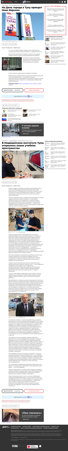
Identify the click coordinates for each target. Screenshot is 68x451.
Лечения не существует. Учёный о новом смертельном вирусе (57, 39)
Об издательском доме (16, 426)
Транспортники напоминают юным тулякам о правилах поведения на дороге (55, 10)
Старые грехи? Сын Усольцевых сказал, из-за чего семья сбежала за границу (58, 148)
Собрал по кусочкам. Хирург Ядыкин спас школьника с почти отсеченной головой (58, 157)
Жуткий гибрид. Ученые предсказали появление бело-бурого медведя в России (58, 166)
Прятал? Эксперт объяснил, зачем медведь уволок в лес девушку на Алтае (58, 152)
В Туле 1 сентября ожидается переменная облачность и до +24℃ (55, 26)
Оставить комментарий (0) (34, 90)
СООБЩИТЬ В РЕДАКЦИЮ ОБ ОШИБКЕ (50, 428)
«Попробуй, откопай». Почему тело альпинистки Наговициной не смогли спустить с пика (58, 48)
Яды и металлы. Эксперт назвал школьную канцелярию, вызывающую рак (57, 56)
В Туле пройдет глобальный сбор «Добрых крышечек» (15, 110)
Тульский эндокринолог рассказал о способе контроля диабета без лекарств (55, 20)
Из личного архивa (12, 179)
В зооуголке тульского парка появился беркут (35, 110)
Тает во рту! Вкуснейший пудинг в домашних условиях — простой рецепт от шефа (58, 61)
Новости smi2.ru (6, 136)
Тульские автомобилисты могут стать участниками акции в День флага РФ (14, 119)
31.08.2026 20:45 (5, 140)
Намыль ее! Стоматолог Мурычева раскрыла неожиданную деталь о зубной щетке (58, 144)
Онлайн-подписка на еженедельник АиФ (41, 426)
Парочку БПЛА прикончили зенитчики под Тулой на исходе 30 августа (55, 15)
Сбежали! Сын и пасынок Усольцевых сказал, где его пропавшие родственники (58, 161)
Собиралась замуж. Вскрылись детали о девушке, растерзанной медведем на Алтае (57, 52)
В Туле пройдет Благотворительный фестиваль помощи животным (14, 115)
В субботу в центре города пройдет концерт (34, 115)
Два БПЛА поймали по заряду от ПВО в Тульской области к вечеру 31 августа (55, 31)
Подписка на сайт (55, 426)
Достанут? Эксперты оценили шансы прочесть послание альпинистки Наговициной (58, 43)
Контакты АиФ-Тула (15, 428)
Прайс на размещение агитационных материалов (31, 428)
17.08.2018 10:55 (5, 5)
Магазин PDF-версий (26, 426)
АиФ (19, 41)
